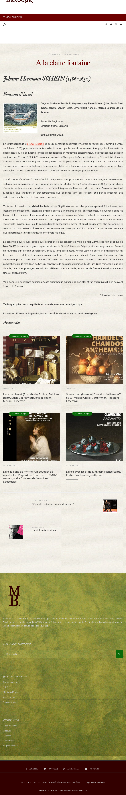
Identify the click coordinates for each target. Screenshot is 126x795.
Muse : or (72, 313)
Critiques (76, 54)
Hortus (44, 313)
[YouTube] (121, 24)
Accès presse (9, 697)
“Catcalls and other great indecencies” (53, 502)
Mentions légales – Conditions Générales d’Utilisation (50, 782)
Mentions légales (11, 692)
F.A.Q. (6, 687)
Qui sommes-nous (11, 682)
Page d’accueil (10, 725)
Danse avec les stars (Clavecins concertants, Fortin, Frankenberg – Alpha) (93, 473)
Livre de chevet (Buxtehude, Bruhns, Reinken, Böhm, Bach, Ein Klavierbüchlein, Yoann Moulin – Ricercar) (31, 398)
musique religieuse (87, 313)
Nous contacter (10, 702)
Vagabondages (10, 745)
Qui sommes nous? (96, 782)
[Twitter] (111, 24)
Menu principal (14, 17)
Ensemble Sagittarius (27, 313)
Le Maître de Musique (44, 529)
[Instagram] (116, 24)
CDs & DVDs (68, 54)
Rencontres (8, 740)
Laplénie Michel (57, 313)
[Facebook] (106, 24)
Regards (7, 735)
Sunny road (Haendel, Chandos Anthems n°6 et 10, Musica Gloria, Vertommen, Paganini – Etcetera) (94, 398)
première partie (35, 143)
